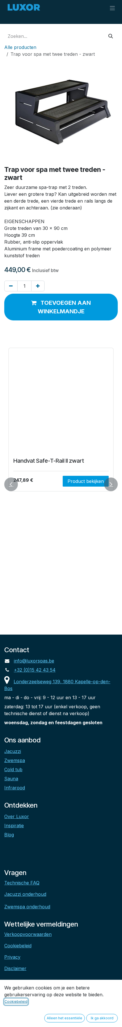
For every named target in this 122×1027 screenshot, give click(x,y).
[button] (61, 307)
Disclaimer (15, 968)
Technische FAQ (21, 883)
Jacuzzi (12, 751)
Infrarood (14, 788)
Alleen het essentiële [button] (64, 1018)
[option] (61, 484)
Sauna (11, 778)
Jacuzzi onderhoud (25, 894)
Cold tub (13, 769)
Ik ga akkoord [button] (102, 1018)
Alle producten (20, 47)
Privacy (12, 957)
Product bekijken (86, 481)
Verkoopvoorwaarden (28, 934)
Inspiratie (14, 825)
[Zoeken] (111, 36)
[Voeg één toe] (38, 286)
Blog (9, 834)
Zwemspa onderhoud (27, 906)
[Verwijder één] (11, 286)
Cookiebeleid (17, 945)
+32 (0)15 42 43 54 (35, 670)
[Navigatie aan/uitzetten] (112, 7)
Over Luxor (16, 816)
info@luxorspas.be (34, 661)
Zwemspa (14, 760)
